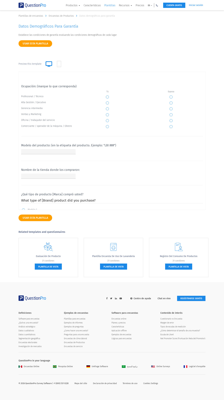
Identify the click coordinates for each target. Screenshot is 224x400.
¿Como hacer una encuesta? (76, 330)
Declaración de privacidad (105, 383)
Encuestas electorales (28, 342)
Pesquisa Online (65, 366)
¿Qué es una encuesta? (28, 323)
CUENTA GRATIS (174, 5)
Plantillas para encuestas (74, 319)
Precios (140, 5)
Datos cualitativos (26, 330)
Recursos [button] (124, 5)
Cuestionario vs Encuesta (171, 319)
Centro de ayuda (142, 298)
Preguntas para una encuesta (76, 334)
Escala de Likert (167, 334)
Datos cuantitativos (27, 334)
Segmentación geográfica (29, 338)
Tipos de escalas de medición (173, 327)
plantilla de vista (48, 266)
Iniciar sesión (196, 5)
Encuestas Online (31, 366)
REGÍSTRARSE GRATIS (191, 298)
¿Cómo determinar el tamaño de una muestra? (180, 330)
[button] (157, 5)
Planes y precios (119, 323)
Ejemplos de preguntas (74, 327)
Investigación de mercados (30, 346)
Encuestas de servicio (73, 346)
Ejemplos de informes (73, 323)
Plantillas (109, 5)
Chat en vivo (164, 298)
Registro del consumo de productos (178, 256)
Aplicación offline (119, 330)
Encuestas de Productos (61, 15)
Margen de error (167, 323)
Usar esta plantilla (35, 43)
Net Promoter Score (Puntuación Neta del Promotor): (182, 338)
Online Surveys (163, 366)
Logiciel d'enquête (197, 366)
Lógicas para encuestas (122, 338)
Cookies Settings (150, 383)
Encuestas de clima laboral (75, 338)
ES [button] (149, 5)
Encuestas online (119, 319)
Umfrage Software (100, 366)
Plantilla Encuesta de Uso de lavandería (113, 256)
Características (92, 5)
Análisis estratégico (27, 327)
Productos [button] (72, 5)
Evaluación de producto (48, 256)
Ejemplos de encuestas (121, 334)
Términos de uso (130, 383)
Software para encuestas (29, 319)
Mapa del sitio (80, 383)
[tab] (59, 64)
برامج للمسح (132, 366)
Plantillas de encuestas (31, 15)
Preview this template (30, 63)
